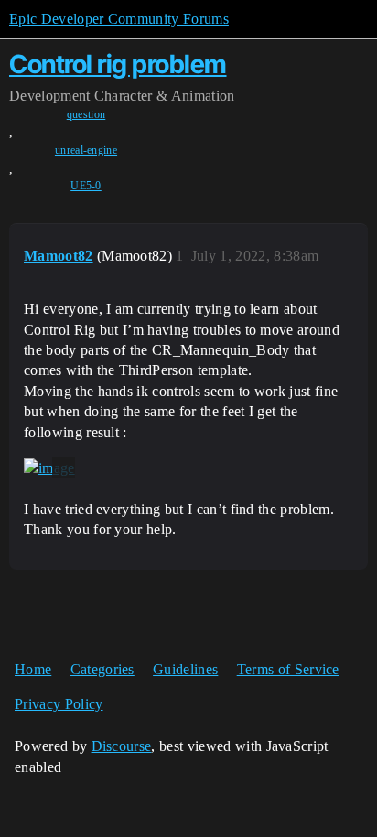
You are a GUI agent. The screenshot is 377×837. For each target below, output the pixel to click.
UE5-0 (86, 185)
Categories (102, 669)
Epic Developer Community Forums (119, 19)
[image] (49, 468)
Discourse (122, 746)
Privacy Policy (58, 704)
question (86, 114)
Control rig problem (118, 64)
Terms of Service (288, 669)
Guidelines (185, 669)
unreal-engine (86, 150)
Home (33, 669)
